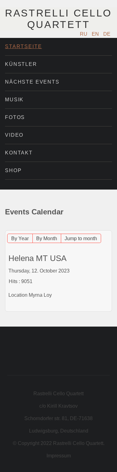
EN (96, 34)
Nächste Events (32, 82)
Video (14, 135)
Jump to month (81, 238)
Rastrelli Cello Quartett (58, 18)
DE (106, 34)
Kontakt (19, 152)
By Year (20, 238)
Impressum (58, 455)
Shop (13, 170)
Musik (14, 99)
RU (84, 34)
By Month (46, 238)
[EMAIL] (108, 227)
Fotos (15, 117)
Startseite (23, 46)
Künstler (21, 64)
